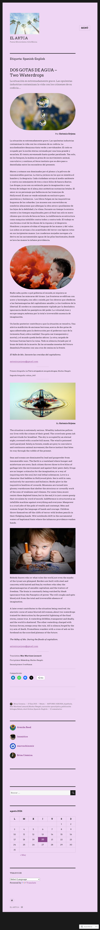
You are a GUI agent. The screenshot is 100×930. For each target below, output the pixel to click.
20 (42, 839)
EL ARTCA (19, 38)
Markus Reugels (35, 706)
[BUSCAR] (72, 792)
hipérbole (68, 704)
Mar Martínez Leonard (19, 706)
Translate (31, 883)
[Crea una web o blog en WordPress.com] (22, 907)
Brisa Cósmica (19, 704)
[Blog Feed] (12, 900)
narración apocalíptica (51, 706)
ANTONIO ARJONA (55, 704)
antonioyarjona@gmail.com (24, 361)
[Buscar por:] (40, 793)
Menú (84, 28)
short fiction (28, 709)
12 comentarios (56, 709)
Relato (42, 704)
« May (23, 855)
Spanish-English (41, 709)
